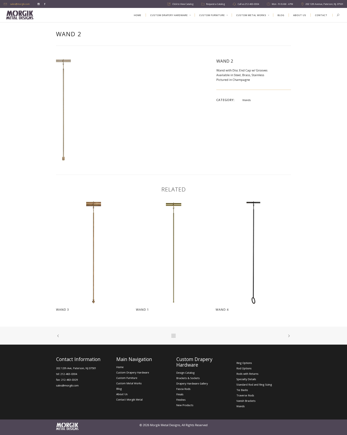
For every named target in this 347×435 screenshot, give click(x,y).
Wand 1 (142, 309)
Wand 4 (222, 309)
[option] (132, 110)
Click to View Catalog (182, 4)
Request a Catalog (215, 4)
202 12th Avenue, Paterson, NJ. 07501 (324, 4)
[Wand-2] (63, 110)
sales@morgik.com (20, 4)
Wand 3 (62, 309)
